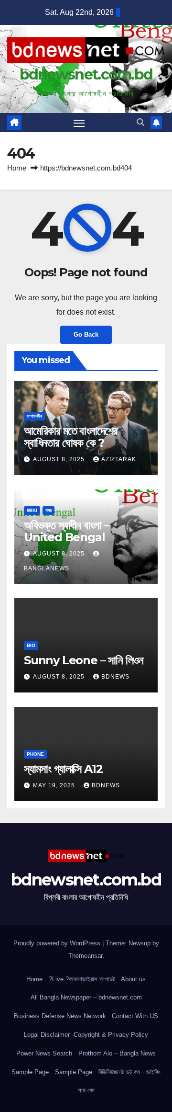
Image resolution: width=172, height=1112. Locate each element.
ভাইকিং (153, 1072)
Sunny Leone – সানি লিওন (83, 660)
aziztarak (118, 459)
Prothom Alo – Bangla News (117, 1053)
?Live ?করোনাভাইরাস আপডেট (82, 979)
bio (31, 645)
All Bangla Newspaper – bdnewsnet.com (86, 997)
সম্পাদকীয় (34, 416)
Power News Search (44, 1053)
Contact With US (135, 1016)
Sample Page (30, 1072)
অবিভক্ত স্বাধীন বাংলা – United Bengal (66, 531)
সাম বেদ (86, 1090)
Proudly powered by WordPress (57, 943)
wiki (32, 510)
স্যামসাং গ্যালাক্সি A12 (63, 769)
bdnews (115, 676)
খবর (48, 510)
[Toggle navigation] (79, 122)
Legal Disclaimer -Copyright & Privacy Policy (86, 1034)
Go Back (86, 334)
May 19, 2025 (55, 785)
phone (35, 754)
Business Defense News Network (60, 1016)
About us (133, 979)
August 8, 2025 (59, 459)
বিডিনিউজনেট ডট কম (119, 1072)
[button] (140, 122)
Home (16, 168)
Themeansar (85, 955)
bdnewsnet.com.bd (86, 74)
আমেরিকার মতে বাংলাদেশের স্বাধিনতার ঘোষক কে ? (70, 437)
